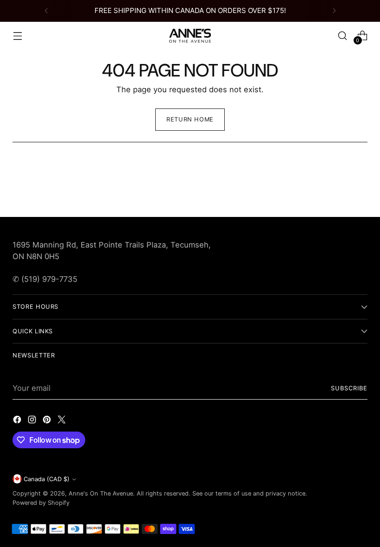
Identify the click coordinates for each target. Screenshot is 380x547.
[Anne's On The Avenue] (190, 36)
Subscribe (349, 388)
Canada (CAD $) (47, 479)
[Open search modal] (342, 35)
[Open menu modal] (17, 35)
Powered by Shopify (41, 502)
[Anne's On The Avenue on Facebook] (18, 421)
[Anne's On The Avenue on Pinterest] (47, 421)
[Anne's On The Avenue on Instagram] (32, 421)
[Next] (334, 11)
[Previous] (46, 11)
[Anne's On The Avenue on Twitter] (62, 421)
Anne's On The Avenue (101, 493)
